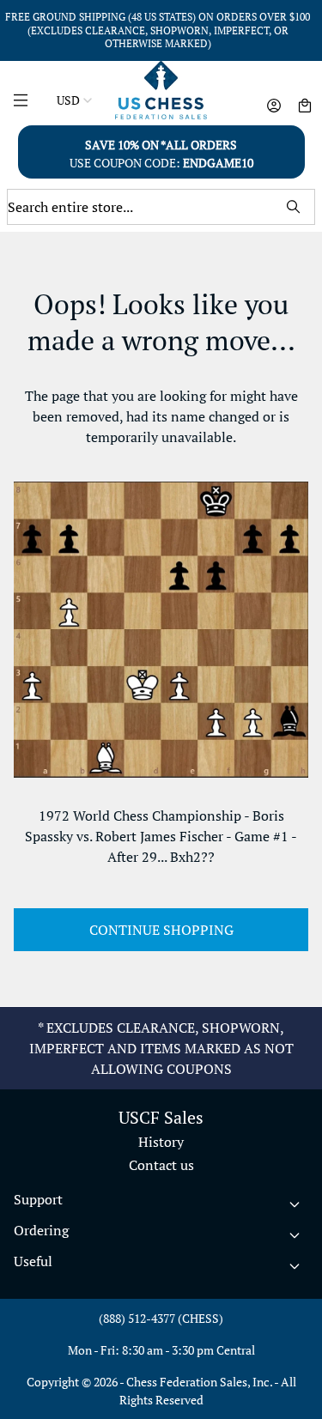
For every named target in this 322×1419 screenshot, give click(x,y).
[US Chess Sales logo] (161, 90)
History (161, 1141)
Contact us (161, 1164)
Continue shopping (161, 929)
